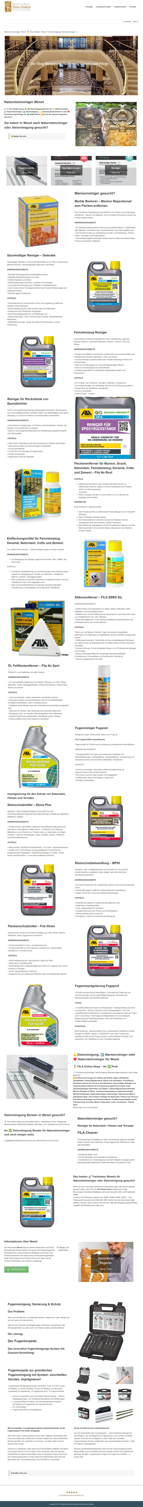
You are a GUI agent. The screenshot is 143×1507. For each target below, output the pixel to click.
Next (135, 22)
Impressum (76, 1504)
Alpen (116, 1078)
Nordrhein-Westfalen (92, 1192)
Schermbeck (128, 1081)
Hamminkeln (78, 1081)
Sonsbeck (77, 1083)
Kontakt (91, 1504)
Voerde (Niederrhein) (93, 1081)
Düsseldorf (8, 1253)
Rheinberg (123, 1078)
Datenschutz (84, 1504)
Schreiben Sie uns (18, 1269)
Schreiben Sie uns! (19, 1473)
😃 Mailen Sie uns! (18, 136)
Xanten (110, 1078)
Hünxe (106, 1081)
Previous (127, 22)
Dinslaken (118, 1081)
